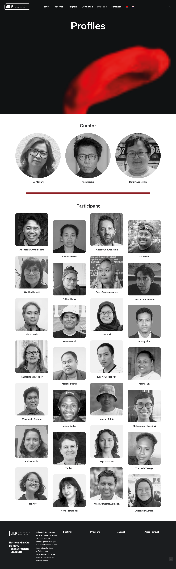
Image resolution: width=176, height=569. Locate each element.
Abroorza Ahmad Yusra (31, 249)
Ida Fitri (107, 334)
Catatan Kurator (72, 537)
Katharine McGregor (32, 377)
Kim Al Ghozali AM (106, 377)
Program (72, 6)
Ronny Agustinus (138, 182)
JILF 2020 (151, 543)
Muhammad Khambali (144, 426)
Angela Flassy (69, 256)
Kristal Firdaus (69, 383)
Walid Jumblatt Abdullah (107, 503)
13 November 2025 (128, 537)
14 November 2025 (128, 540)
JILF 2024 (151, 537)
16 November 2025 (128, 546)
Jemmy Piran (144, 341)
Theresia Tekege (144, 468)
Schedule (87, 6)
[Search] (170, 6)
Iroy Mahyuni (69, 341)
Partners (116, 6)
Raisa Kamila (31, 461)
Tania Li (69, 468)
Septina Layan (106, 461)
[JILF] (17, 6)
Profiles (102, 6)
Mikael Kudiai (69, 426)
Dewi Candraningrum (107, 292)
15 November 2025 (128, 543)
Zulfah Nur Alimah (144, 510)
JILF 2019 (151, 546)
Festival (58, 6)
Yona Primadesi (69, 510)
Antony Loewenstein (107, 249)
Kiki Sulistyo (88, 182)
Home (45, 6)
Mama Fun (144, 383)
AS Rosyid (144, 256)
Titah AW (32, 503)
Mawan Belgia (106, 419)
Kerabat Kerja (71, 553)
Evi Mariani (38, 182)
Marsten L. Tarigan (31, 419)
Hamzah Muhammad (144, 299)
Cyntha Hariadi (32, 292)
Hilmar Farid (32, 334)
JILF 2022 (151, 540)
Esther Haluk (69, 299)
